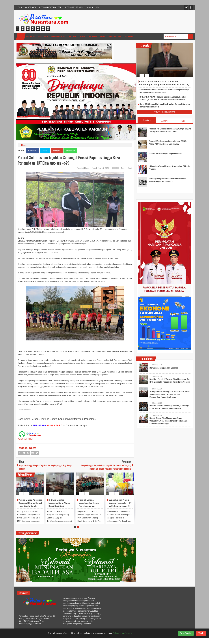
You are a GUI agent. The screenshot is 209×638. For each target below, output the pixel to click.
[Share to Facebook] (32, 486)
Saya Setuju (185, 633)
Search (190, 36)
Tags (183, 121)
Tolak (200, 633)
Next (132, 484)
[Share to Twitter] (36, 486)
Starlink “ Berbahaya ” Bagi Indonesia (165, 154)
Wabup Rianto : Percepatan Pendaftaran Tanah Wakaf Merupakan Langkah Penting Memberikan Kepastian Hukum (169, 394)
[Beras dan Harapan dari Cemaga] (143, 367)
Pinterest (33, 453)
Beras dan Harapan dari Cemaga (163, 368)
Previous (18, 484)
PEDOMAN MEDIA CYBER (50, 7)
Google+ (56, 150)
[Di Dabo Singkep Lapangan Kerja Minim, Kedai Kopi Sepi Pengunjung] (60, 484)
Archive (164, 121)
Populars (147, 120)
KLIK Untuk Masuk (25, 439)
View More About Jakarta (164, 112)
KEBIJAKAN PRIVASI (74, 7)
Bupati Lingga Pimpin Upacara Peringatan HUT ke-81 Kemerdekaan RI (120, 503)
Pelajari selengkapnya (122, 633)
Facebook (191, 7)
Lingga (24, 145)
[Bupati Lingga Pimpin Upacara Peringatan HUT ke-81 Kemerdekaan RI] (120, 484)
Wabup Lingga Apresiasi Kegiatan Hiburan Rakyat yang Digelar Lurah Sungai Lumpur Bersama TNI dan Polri (30, 506)
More (89, 7)
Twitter (186, 7)
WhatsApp (70, 150)
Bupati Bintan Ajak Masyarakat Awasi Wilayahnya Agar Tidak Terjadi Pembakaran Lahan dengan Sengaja (168, 421)
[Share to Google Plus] (40, 486)
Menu (98, 7)
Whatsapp (37, 453)
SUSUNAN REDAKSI (27, 7)
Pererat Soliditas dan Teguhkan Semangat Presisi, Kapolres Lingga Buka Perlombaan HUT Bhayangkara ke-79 (69, 160)
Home (20, 36)
